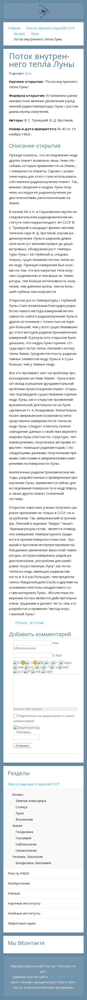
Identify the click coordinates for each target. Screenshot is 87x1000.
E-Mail (57, 655)
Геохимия (23, 838)
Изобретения (19, 883)
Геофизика (24, 831)
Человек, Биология (27, 856)
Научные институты (24, 903)
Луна (34, 34)
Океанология (26, 850)
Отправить (23, 745)
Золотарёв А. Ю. (62, 976)
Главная (14, 28)
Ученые (14, 893)
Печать (21, 622)
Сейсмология (26, 844)
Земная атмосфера (31, 800)
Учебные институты (24, 913)
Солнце (22, 807)
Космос (19, 34)
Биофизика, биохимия (33, 863)
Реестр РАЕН (18, 873)
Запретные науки (22, 923)
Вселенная (24, 819)
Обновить (23, 732)
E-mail (38, 622)
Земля (17, 825)
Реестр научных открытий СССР (50, 28)
